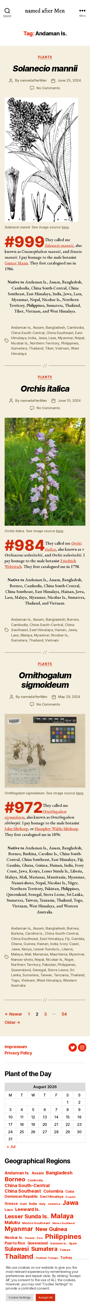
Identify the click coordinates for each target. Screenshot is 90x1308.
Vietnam (62, 348)
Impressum (16, 1046)
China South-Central (28, 333)
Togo (15, 980)
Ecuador (71, 1196)
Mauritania (58, 954)
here (65, 227)
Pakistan (49, 964)
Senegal (39, 970)
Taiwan (46, 975)
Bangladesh (55, 327)
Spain (73, 1243)
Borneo (72, 619)
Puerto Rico (15, 1243)
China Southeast (59, 333)
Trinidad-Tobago (47, 1257)
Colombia (53, 1191)
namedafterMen (33, 80)
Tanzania (61, 975)
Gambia (77, 938)
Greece (11, 1203)
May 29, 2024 (69, 696)
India (32, 338)
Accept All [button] (45, 1297)
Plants (45, 57)
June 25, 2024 (69, 80)
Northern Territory (44, 343)
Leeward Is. (27, 1209)
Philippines (69, 343)
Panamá (29, 1238)
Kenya (27, 949)
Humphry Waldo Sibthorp (56, 828)
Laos (52, 338)
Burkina (17, 933)
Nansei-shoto (22, 959)
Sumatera (19, 348)
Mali (28, 954)
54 (64, 1014)
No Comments (48, 88)
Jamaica (54, 1204)
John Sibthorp (16, 828)
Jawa (42, 338)
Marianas (40, 954)
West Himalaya (49, 980)
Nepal (79, 338)
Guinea (29, 944)
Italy (42, 1204)
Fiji (67, 938)
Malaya (26, 635)
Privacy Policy (18, 1052)
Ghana (16, 944)
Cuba (69, 1191)
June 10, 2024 (69, 400)
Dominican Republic (21, 1196)
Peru (40, 1238)
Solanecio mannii (59, 245)
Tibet (49, 348)
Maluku (12, 1222)
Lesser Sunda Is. (46, 949)
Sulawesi (17, 1248)
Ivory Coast (69, 944)
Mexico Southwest (63, 1223)
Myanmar (65, 338)
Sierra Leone (58, 970)
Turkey (66, 1258)
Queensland (21, 970)
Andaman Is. (21, 327)
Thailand (36, 348)
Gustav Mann (16, 263)
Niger (69, 959)
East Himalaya (41, 630)
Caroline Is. (34, 933)
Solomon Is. (58, 1243)
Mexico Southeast (36, 1223)
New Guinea (51, 1229)
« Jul (11, 1146)
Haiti (23, 1204)
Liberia (67, 949)
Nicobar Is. (19, 343)
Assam (38, 327)
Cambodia (75, 327)
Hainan (60, 630)
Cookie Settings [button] (20, 1297)
